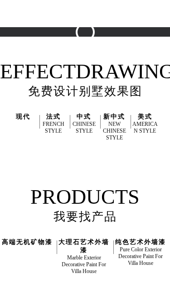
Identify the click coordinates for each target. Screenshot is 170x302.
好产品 (93, 7)
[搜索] (163, 7)
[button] (39, 30)
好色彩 (123, 7)
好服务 (100, 34)
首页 (67, 7)
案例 (127, 34)
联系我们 (115, 61)
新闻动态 (79, 61)
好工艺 (70, 34)
